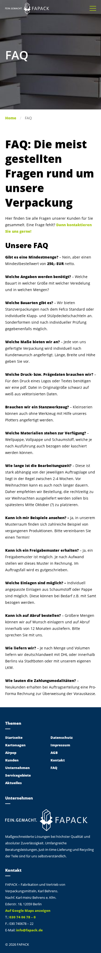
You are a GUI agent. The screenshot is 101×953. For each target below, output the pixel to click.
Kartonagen (15, 745)
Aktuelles (13, 782)
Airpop (10, 752)
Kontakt (58, 760)
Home (10, 117)
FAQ (54, 767)
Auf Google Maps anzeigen (28, 910)
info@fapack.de (29, 930)
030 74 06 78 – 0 (22, 917)
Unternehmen (17, 767)
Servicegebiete (18, 775)
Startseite (14, 737)
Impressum (60, 745)
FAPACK (27, 8)
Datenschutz (62, 737)
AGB (54, 752)
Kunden (12, 760)
